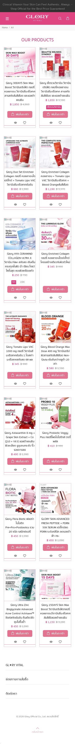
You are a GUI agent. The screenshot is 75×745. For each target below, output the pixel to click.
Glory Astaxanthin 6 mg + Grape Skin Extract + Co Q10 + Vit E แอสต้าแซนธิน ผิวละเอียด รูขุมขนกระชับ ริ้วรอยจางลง (20, 441)
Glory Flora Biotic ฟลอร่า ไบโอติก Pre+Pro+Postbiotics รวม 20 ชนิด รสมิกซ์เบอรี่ (19, 525)
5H (13, 282)
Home (5, 27)
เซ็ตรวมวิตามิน (54, 107)
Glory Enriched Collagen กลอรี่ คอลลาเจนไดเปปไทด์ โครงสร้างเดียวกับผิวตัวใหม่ (55, 258)
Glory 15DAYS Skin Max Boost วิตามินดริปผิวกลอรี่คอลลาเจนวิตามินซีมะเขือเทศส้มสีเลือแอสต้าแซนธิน (55, 611)
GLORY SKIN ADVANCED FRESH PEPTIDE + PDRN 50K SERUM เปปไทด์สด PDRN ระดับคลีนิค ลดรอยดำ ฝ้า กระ (55, 527)
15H (22, 282)
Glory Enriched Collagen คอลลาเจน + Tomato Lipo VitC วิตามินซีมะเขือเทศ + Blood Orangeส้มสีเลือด (55, 178)
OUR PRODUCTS (37, 40)
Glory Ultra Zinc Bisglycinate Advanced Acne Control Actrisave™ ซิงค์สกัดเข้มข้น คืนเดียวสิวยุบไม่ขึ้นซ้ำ (19, 613)
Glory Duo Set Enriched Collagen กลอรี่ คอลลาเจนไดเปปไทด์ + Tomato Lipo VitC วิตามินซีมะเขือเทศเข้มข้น (19, 178)
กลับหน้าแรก (37, 732)
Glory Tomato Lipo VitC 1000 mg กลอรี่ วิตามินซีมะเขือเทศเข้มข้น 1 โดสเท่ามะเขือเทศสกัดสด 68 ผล (19, 353)
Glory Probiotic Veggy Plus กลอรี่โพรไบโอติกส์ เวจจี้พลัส (55, 437)
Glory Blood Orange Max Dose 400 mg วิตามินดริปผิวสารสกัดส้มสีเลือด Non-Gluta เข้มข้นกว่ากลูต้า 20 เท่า (55, 355)
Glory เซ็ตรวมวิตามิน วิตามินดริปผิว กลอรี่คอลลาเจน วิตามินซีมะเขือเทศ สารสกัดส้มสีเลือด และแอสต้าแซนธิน (55, 89)
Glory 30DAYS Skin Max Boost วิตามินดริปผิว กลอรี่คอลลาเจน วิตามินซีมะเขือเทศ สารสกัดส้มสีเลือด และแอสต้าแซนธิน (19, 91)
